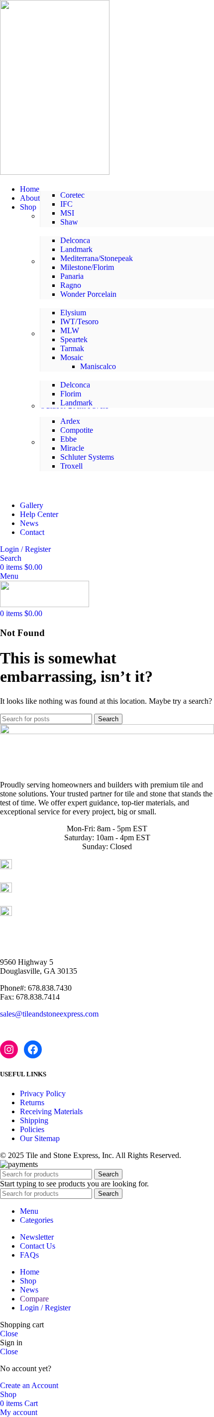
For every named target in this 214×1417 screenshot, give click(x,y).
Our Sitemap (40, 1138)
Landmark (76, 249)
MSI (67, 213)
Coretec (72, 195)
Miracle (72, 448)
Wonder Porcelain (88, 294)
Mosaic (71, 357)
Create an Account (29, 1385)
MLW (69, 330)
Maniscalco (98, 366)
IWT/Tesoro (79, 321)
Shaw (69, 222)
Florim (70, 393)
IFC (66, 204)
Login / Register (45, 1307)
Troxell (71, 466)
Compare (34, 1298)
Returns (32, 1102)
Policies (32, 1129)
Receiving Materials (51, 1111)
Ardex (70, 421)
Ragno (70, 285)
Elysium (73, 312)
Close (9, 1333)
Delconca (75, 240)
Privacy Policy (43, 1093)
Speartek (74, 339)
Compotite (76, 430)
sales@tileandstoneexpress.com (49, 1014)
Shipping (34, 1120)
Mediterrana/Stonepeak (96, 258)
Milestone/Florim (87, 267)
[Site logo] (54, 172)
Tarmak (72, 348)
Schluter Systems (87, 457)
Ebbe (68, 439)
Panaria (72, 276)
